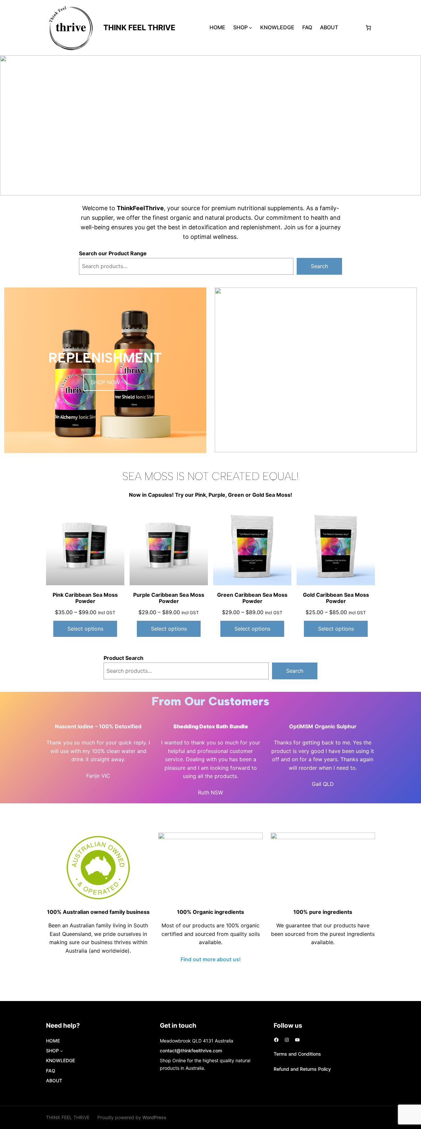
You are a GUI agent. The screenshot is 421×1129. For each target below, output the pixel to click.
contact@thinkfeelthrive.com (191, 1050)
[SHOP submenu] (250, 27)
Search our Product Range (113, 253)
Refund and (287, 1069)
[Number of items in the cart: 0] (368, 27)
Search (319, 266)
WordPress (154, 1117)
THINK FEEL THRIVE (139, 27)
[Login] (351, 27)
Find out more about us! (211, 959)
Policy (324, 1069)
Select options (85, 628)
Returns (309, 1069)
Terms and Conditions (297, 1054)
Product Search (123, 658)
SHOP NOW (105, 382)
